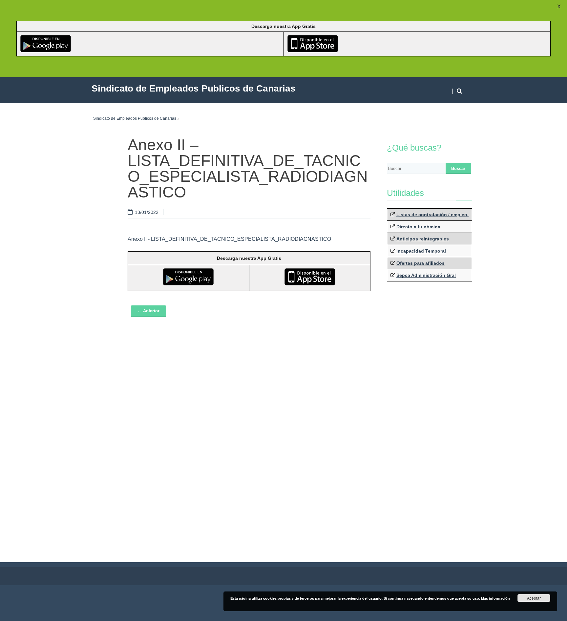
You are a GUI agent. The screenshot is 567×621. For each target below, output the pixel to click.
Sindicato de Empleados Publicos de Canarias (134, 118)
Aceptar (534, 598)
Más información (495, 598)
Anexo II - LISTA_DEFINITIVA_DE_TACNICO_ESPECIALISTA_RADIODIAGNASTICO (229, 239)
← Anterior (148, 310)
